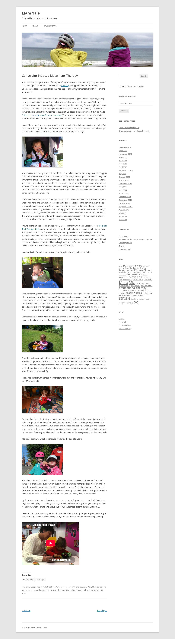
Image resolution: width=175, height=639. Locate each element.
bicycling (138, 265)
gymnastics (123, 277)
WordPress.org (125, 328)
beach (131, 266)
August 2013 (124, 210)
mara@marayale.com (135, 86)
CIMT (94, 587)
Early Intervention (144, 272)
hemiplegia (135, 277)
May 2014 (123, 190)
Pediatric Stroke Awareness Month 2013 (59, 587)
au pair (124, 265)
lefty (58, 590)
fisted (145, 275)
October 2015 (124, 177)
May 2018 (123, 164)
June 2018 (123, 160)
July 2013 (122, 213)
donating (65, 85)
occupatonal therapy (126, 290)
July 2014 (122, 187)
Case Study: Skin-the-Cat (129, 127)
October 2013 (124, 203)
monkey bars (142, 283)
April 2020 (123, 150)
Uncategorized (125, 249)
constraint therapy (125, 272)
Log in (121, 319)
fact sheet (122, 275)
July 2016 (122, 173)
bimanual (146, 266)
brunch (121, 268)
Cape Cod (129, 268)
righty (72, 590)
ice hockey (146, 277)
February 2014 (125, 196)
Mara (63, 590)
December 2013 (125, 200)
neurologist (135, 285)
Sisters (26, 610)
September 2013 (125, 206)
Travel (121, 246)
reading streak (134, 292)
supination (145, 299)
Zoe (134, 302)
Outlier (137, 290)
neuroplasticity (147, 285)
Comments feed (125, 325)
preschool (144, 290)
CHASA (88, 587)
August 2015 (124, 180)
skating (136, 295)
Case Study (123, 236)
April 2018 (123, 167)
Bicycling (102, 610)
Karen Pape (138, 279)
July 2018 (122, 157)
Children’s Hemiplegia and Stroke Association (42, 115)
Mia (67, 590)
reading (122, 293)
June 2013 (123, 216)
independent (127, 280)
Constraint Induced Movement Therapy (135, 270)
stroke (91, 590)
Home (24, 26)
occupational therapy (132, 288)
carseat (136, 268)
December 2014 (125, 183)
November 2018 (125, 154)
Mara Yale (31, 13)
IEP (120, 279)
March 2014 (123, 193)
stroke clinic (136, 299)
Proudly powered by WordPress (34, 627)
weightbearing (125, 303)
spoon (142, 295)
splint (85, 590)
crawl (135, 272)
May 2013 (123, 219)
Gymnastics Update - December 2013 (134, 131)
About (35, 26)
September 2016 (125, 170)
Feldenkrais (51, 590)
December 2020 (125, 147)
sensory (79, 590)
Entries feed (124, 322)
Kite (145, 279)
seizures (122, 295)
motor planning (124, 286)
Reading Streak (50, 26)
